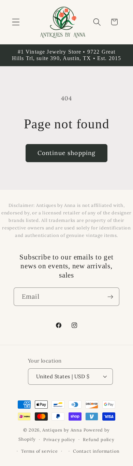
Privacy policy (59, 439)
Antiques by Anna (62, 430)
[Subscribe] (110, 296)
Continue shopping (67, 153)
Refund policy (98, 439)
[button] (16, 22)
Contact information (96, 451)
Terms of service (39, 451)
